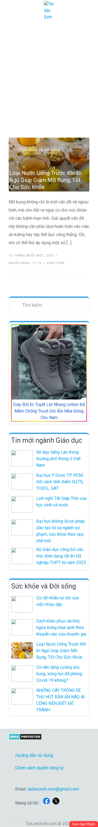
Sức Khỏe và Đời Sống (40, 150)
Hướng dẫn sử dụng (34, 755)
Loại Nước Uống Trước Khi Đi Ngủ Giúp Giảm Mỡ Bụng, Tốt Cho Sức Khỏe (45, 180)
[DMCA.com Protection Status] (25, 738)
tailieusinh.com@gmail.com (53, 789)
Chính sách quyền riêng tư (39, 767)
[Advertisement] (49, 73)
